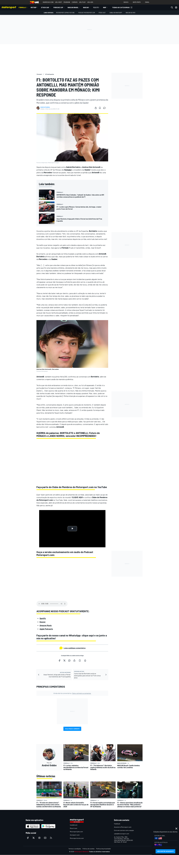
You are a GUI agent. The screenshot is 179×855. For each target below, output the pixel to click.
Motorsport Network (81, 851)
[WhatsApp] (69, 660)
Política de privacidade (103, 849)
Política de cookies (88, 849)
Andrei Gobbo (45, 107)
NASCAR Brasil (73, 7)
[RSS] (51, 838)
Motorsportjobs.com (76, 831)
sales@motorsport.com (121, 834)
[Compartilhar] (96, 108)
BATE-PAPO (137, 2)
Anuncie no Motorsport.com (122, 827)
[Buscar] (172, 7)
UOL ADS (90, 2)
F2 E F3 (96, 7)
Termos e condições (74, 849)
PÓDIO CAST (102, 12)
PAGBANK (67, 2)
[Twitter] (64, 660)
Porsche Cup (58, 7)
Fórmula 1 (22, 7)
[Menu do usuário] (176, 7)
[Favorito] (100, 108)
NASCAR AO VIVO (130, 12)
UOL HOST (58, 2)
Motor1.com (73, 828)
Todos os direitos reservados (99, 851)
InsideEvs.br (73, 825)
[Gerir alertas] (85, 660)
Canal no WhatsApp (115, 12)
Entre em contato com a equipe (124, 830)
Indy (104, 7)
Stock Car (45, 7)
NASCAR (86, 7)
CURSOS (74, 2)
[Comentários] (105, 108)
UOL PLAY (82, 2)
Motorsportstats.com (77, 838)
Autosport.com (75, 835)
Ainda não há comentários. (72, 693)
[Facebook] (59, 660)
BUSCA (126, 2)
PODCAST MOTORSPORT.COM (86, 12)
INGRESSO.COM (48, 2)
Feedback (117, 824)
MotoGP (33, 7)
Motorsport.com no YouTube (65, 12)
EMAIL (147, 2)
